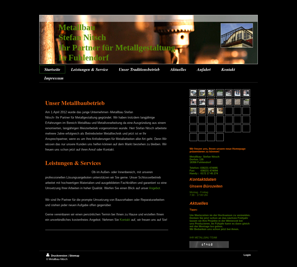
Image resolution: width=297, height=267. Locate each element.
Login (247, 255)
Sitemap (74, 255)
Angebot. (155, 188)
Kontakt (125, 219)
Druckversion (59, 255)
